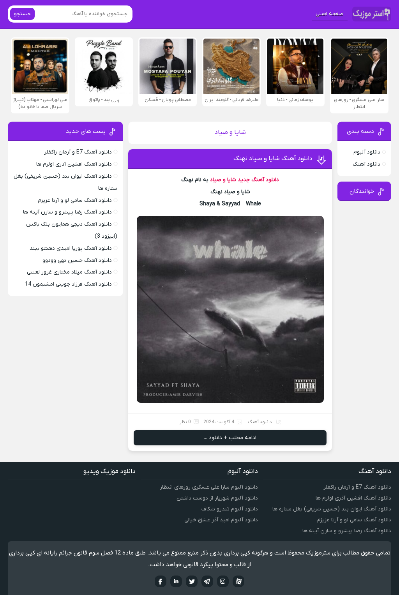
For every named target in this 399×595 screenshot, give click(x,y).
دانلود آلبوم (366, 152)
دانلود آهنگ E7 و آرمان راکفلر (78, 152)
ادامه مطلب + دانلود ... (230, 437)
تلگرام (207, 581)
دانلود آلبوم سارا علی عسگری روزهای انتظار (209, 487)
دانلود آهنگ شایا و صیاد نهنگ (272, 158)
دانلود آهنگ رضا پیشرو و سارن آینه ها (67, 212)
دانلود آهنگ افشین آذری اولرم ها (74, 164)
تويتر (192, 581)
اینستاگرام (223, 581)
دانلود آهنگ (260, 422)
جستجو (22, 14)
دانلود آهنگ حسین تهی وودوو (77, 260)
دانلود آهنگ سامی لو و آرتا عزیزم (75, 200)
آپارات (238, 581)
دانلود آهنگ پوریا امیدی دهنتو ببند (71, 248)
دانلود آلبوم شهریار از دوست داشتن (217, 498)
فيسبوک (160, 581)
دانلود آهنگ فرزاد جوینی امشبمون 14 (68, 284)
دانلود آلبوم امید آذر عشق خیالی (221, 520)
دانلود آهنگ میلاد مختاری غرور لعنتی (69, 272)
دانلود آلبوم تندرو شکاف (229, 509)
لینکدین (176, 581)
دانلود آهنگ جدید (258, 180)
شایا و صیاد (223, 180)
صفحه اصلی (330, 14)
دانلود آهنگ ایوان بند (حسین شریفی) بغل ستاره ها (331, 509)
